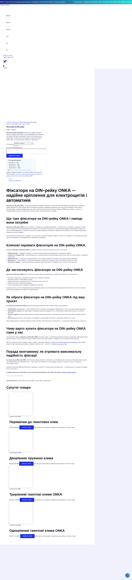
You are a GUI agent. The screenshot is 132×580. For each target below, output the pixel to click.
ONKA (31, 176)
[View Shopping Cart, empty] (4, 61)
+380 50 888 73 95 (8, 57)
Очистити (16, 145)
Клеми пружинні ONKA (24, 124)
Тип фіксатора (10, 144)
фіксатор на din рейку (19, 176)
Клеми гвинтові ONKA (17, 122)
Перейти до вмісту (5, 5)
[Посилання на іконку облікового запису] (3, 66)
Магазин (8, 15)
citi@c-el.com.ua (7, 55)
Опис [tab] (10, 179)
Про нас (8, 22)
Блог (7, 36)
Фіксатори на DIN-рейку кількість (14, 147)
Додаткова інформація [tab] (15, 180)
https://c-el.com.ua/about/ (70, 342)
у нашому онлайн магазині (68, 372)
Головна (8, 122)
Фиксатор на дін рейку (30, 174)
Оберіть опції (26, 427)
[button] (5, 68)
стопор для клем (19, 174)
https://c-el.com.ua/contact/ (59, 344)
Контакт (8, 29)
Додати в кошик (14, 155)
